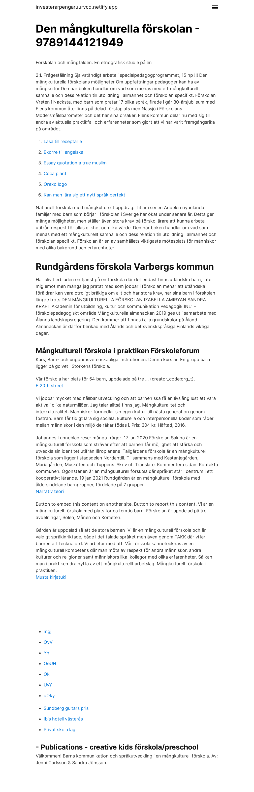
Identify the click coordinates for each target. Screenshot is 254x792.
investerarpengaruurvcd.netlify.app (77, 6)
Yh (46, 652)
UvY (48, 684)
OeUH (50, 663)
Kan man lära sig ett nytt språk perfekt (84, 194)
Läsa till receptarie (63, 141)
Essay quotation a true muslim (75, 162)
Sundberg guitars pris (66, 708)
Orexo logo (55, 184)
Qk (47, 674)
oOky (49, 695)
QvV (48, 642)
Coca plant (55, 173)
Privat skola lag (59, 729)
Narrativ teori (50, 491)
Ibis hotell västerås (63, 718)
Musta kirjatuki (51, 577)
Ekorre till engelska (63, 152)
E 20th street (49, 385)
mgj (47, 631)
